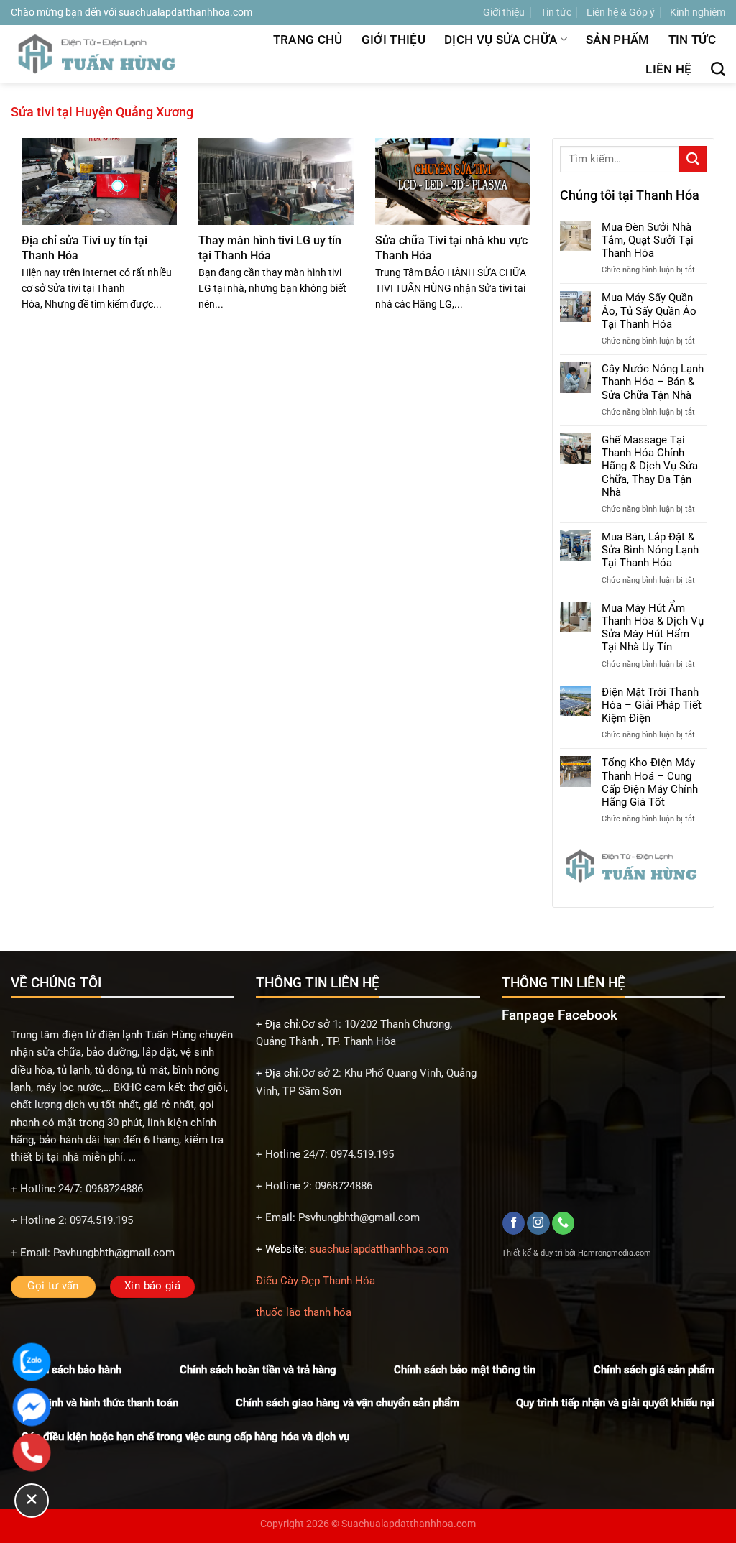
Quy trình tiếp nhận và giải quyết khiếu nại (615, 1402)
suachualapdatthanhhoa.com (379, 1249)
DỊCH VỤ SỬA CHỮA (500, 39)
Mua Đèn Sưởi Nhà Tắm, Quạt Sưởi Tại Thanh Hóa (648, 240)
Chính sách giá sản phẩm (654, 1369)
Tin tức (555, 12)
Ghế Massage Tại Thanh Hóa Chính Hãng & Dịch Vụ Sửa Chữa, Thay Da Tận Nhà (650, 466)
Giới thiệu (504, 12)
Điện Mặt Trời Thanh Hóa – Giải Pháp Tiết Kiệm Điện (652, 705)
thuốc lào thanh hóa (303, 1312)
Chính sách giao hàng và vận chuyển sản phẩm (347, 1402)
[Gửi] (693, 159)
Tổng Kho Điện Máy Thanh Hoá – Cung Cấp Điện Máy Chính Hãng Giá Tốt (650, 782)
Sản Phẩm (618, 39)
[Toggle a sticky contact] (31, 1500)
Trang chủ (308, 39)
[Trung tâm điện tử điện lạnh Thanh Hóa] (99, 53)
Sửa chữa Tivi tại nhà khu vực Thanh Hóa (451, 248)
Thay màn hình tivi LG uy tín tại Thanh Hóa (269, 248)
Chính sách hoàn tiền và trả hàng (258, 1369)
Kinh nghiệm (697, 12)
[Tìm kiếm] (718, 69)
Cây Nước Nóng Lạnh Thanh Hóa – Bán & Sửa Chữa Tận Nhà (653, 381)
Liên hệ (668, 69)
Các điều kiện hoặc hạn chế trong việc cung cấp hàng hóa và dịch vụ (185, 1436)
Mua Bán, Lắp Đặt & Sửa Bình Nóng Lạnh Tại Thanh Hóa (650, 549)
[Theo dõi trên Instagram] (538, 1223)
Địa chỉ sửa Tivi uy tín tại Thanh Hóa (84, 248)
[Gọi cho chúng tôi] (563, 1223)
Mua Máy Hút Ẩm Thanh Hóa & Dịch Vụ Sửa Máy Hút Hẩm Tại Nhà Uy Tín (653, 628)
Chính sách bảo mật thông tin (464, 1369)
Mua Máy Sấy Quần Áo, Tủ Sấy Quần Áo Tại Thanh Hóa (649, 310)
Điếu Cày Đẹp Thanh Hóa (315, 1280)
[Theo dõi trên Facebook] (513, 1223)
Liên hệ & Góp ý (620, 12)
